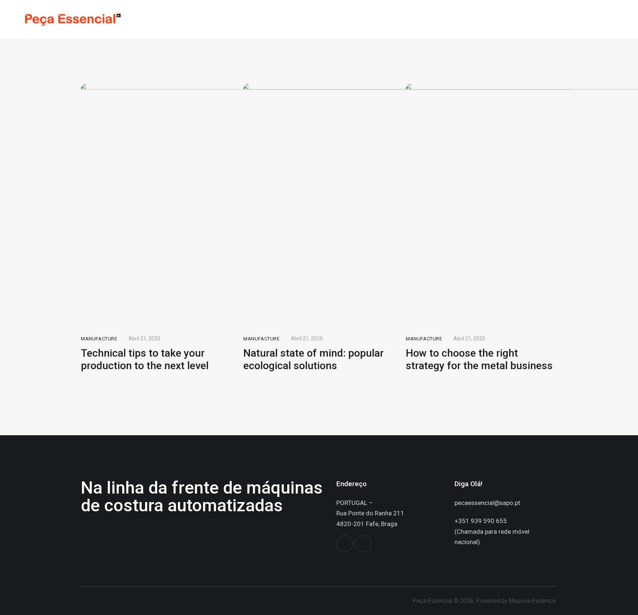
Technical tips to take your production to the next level (145, 359)
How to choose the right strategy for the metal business (479, 359)
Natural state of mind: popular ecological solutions (313, 359)
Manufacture (99, 338)
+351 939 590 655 (481, 521)
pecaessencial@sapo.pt (487, 502)
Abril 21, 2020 (144, 338)
